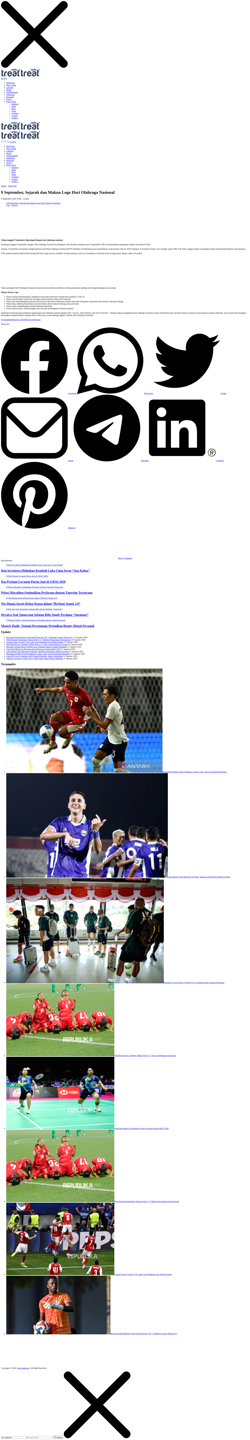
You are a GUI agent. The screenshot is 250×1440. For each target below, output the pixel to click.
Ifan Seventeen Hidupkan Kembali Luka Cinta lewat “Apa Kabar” (45, 570)
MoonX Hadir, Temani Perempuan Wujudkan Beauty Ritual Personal (47, 625)
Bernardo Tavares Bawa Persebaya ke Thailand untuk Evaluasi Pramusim (36, 647)
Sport (13, 106)
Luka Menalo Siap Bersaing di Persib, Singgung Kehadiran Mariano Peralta (37, 651)
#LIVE (4, 78)
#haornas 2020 (18, 320)
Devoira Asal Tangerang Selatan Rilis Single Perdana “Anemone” (45, 614)
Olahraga (37, 320)
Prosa (13, 111)
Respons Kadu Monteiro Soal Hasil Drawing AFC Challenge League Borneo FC (39, 637)
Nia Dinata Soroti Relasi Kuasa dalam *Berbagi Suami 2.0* (40, 603)
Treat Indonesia (23, 1368)
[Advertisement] (79, 223)
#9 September (6, 320)
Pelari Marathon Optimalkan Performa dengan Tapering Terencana (46, 592)
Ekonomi (10, 97)
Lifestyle (9, 88)
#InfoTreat (10, 83)
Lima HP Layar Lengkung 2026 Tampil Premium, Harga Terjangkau (34, 656)
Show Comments (125, 558)
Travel (8, 99)
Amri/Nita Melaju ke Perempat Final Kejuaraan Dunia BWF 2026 (33, 649)
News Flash (11, 85)
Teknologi (10, 95)
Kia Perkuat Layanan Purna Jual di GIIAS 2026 (33, 581)
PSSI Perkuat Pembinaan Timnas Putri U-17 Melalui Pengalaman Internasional (38, 640)
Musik (8, 90)
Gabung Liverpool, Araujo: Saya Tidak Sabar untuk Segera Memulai (34, 658)
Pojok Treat (11, 102)
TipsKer (14, 118)
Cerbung (15, 113)
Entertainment (12, 92)
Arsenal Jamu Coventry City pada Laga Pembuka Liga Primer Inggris (35, 642)
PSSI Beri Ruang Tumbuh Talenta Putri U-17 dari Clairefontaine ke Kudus (37, 644)
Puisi (13, 109)
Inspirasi (14, 104)
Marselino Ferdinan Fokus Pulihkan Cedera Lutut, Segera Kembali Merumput (38, 654)
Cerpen (14, 116)
